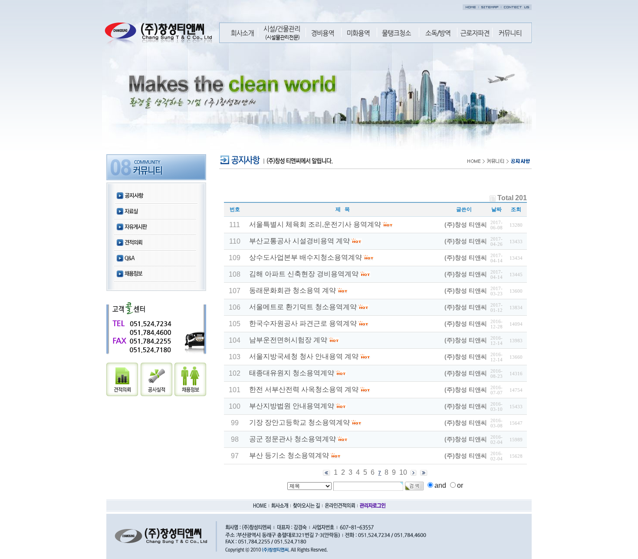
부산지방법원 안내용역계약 (291, 406)
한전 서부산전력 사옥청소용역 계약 (303, 389)
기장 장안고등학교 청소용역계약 (299, 422)
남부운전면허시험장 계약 (288, 340)
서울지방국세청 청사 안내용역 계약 (303, 356)
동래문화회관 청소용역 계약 (292, 290)
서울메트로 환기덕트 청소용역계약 (303, 307)
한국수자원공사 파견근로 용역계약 (303, 323)
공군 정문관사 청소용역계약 (292, 439)
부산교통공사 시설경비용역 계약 (299, 241)
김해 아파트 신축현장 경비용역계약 (304, 274)
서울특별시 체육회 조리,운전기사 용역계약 (315, 224)
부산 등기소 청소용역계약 (289, 455)
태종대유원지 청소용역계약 (291, 373)
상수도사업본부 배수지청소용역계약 (306, 257)
